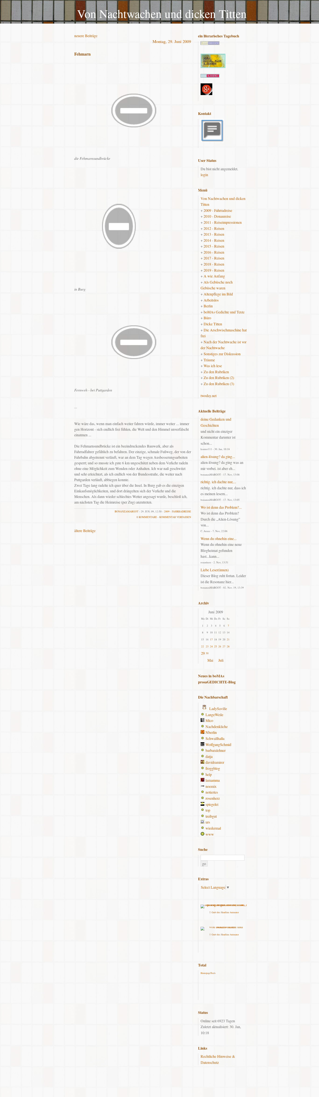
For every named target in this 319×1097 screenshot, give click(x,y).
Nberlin (211, 732)
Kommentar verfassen (175, 517)
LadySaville (218, 708)
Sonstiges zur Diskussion (222, 353)
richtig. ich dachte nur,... (218, 481)
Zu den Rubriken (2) (219, 377)
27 (224, 646)
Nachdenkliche (217, 726)
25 (215, 646)
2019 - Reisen (214, 270)
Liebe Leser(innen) (215, 569)
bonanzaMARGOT (126, 511)
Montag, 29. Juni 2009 (171, 41)
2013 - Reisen (214, 234)
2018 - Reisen (214, 264)
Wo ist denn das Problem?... (221, 507)
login (204, 174)
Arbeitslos (211, 300)
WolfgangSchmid (218, 744)
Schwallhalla (215, 738)
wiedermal (213, 828)
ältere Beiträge (85, 530)
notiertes (212, 792)
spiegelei (212, 804)
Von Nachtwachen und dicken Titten (162, 13)
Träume (209, 359)
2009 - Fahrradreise (177, 511)
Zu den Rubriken (216, 371)
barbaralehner (216, 750)
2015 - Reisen (214, 246)
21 (228, 639)
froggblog (213, 768)
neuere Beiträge (85, 35)
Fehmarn (82, 54)
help (209, 774)
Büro (207, 317)
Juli (220, 660)
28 (228, 646)
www (210, 834)
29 (203, 653)
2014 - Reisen (214, 240)
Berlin (208, 305)
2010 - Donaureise (217, 216)
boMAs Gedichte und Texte (224, 311)
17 (211, 639)
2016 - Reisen (214, 252)
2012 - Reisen (214, 228)
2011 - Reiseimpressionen (223, 222)
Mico (209, 720)
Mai (210, 660)
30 (207, 653)
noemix (211, 786)
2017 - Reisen (214, 258)
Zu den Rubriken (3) (219, 383)
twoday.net (208, 395)
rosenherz (213, 798)
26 (219, 646)
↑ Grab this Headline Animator (224, 912)
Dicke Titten (213, 323)
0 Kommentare (147, 517)
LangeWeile (214, 714)
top (208, 810)
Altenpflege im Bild (218, 293)
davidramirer (215, 762)
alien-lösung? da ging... (218, 456)
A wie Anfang (214, 275)
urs (208, 822)
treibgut (211, 816)
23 (207, 646)
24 (211, 646)
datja (209, 756)
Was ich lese (213, 365)
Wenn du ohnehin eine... (219, 538)
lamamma (213, 780)
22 (202, 646)
